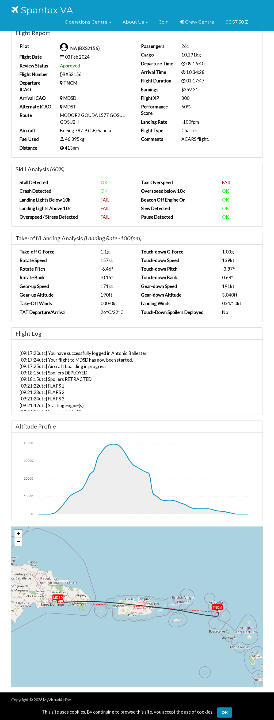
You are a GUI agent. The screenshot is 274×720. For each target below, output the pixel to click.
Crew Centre (199, 22)
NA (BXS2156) (85, 48)
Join (164, 22)
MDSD (69, 98)
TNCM (70, 83)
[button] (88, 22)
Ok (225, 712)
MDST (69, 106)
